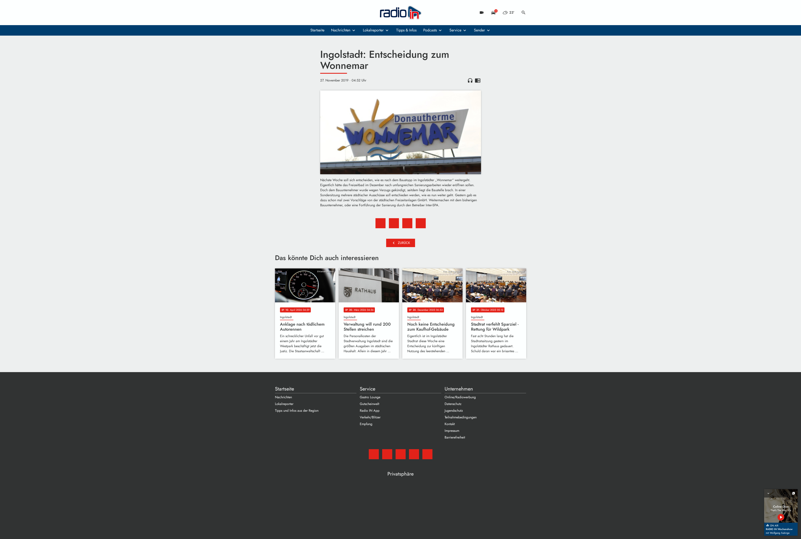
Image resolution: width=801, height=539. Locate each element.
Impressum (452, 430)
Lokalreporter (373, 30)
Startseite (317, 30)
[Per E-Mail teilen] (421, 223)
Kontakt (450, 424)
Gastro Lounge (370, 397)
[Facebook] (287, 12)
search (523, 12)
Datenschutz (453, 403)
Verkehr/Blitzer (370, 417)
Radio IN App (369, 410)
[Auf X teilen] (394, 223)
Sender (479, 30)
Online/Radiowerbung (460, 397)
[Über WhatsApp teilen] (407, 223)
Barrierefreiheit (455, 437)
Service (455, 30)
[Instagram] (296, 12)
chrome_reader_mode (478, 80)
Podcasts (430, 30)
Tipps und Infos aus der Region (297, 410)
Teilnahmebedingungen (461, 417)
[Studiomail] (279, 12)
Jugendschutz (454, 410)
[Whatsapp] (304, 12)
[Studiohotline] (312, 12)
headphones (470, 80)
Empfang (366, 424)
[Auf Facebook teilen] (380, 223)
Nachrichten (340, 30)
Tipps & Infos (406, 30)
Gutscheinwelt (369, 403)
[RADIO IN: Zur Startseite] (401, 12)
